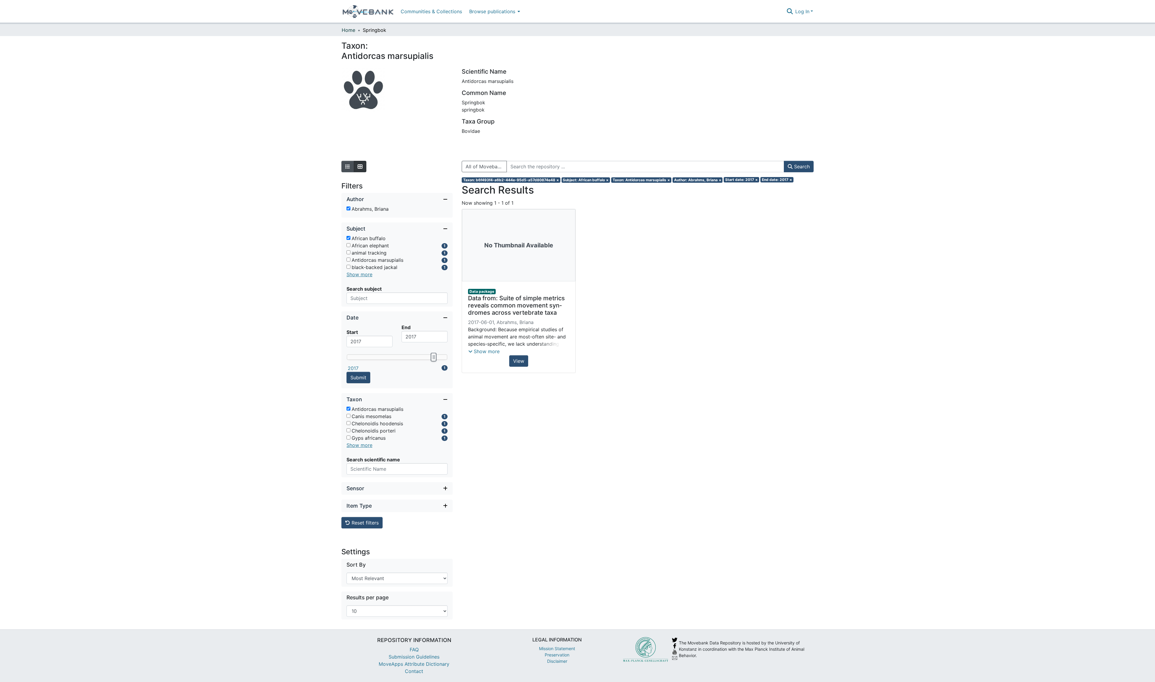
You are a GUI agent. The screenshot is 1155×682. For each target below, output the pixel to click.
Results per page (367, 597)
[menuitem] (494, 11)
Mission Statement (557, 648)
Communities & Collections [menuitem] (431, 11)
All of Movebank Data (486, 167)
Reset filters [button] (364, 523)
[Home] (368, 11)
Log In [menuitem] (802, 11)
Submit (358, 378)
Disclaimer (557, 661)
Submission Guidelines (414, 657)
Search (801, 167)
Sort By (356, 564)
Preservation (557, 654)
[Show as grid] (360, 166)
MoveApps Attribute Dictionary (414, 664)
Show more (359, 274)
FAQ (414, 650)
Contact (414, 671)
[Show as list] (347, 166)
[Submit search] (789, 11)
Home (348, 30)
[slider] (433, 357)
